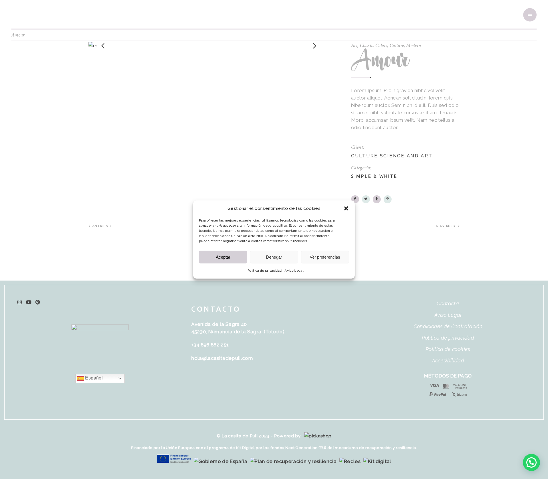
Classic (366, 45)
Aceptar (223, 257)
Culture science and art (392, 156)
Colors (381, 45)
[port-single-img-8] (208, 45)
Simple (361, 176)
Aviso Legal (294, 271)
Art (354, 45)
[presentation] (102, 45)
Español (93, 378)
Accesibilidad (448, 361)
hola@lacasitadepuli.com (222, 358)
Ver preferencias (325, 257)
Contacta (448, 304)
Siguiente (446, 225)
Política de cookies (448, 349)
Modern (413, 45)
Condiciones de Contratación (448, 326)
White (388, 176)
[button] (346, 208)
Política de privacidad (264, 271)
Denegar (274, 257)
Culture (397, 45)
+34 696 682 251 (210, 345)
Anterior (101, 225)
